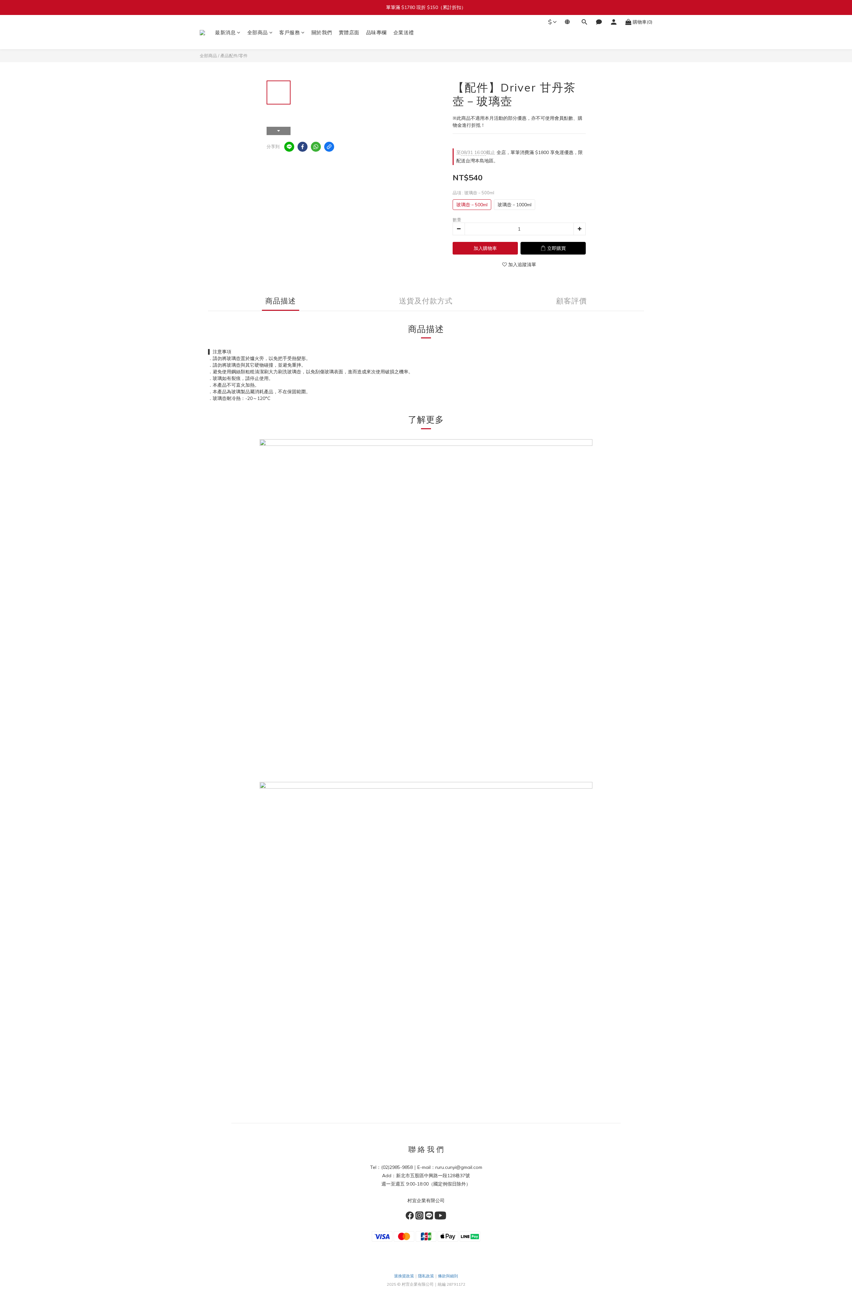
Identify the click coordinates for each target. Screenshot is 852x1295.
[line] (289, 147)
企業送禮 (403, 32)
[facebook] (303, 147)
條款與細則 (448, 1275)
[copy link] (329, 147)
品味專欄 (376, 32)
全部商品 (257, 32)
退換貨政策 (404, 1275)
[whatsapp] (316, 147)
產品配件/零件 (234, 55)
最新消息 (225, 32)
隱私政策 (426, 1275)
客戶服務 (289, 32)
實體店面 (349, 32)
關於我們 (322, 32)
